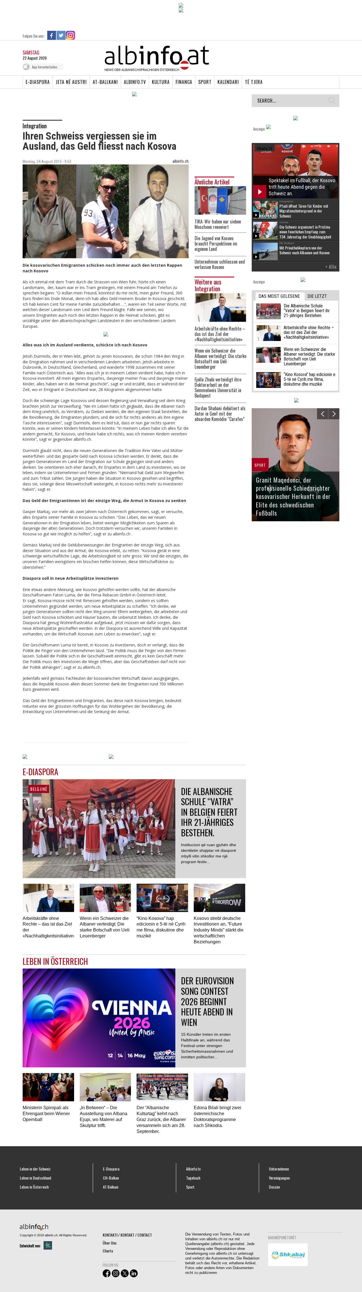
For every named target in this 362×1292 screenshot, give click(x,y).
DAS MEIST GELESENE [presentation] (279, 296)
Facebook (51, 35)
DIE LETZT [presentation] (317, 296)
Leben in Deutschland (35, 1178)
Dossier (274, 1187)
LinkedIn (79, 35)
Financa (184, 82)
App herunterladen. (45, 66)
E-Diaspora (38, 82)
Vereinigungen (279, 1178)
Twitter (61, 35)
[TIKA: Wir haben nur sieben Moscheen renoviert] (220, 200)
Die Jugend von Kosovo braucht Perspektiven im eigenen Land (216, 244)
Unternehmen (279, 1169)
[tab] (280, 296)
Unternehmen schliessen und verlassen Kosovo (220, 264)
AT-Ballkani (105, 82)
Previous (322, 413)
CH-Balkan (111, 1178)
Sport (205, 82)
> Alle (331, 266)
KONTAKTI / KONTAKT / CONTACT (127, 1235)
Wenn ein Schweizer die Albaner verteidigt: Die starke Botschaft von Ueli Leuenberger (220, 359)
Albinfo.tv (135, 82)
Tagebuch (193, 1178)
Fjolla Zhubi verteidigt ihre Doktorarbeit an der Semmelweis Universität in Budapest (218, 387)
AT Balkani (110, 1187)
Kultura (161, 82)
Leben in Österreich (34, 1187)
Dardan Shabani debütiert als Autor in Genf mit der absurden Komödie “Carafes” (220, 414)
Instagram (70, 35)
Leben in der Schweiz (35, 1169)
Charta (108, 1251)
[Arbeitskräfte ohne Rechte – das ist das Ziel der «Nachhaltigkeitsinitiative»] (220, 307)
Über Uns (110, 1243)
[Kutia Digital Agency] (48, 1245)
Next (333, 413)
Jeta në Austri (71, 82)
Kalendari (228, 82)
